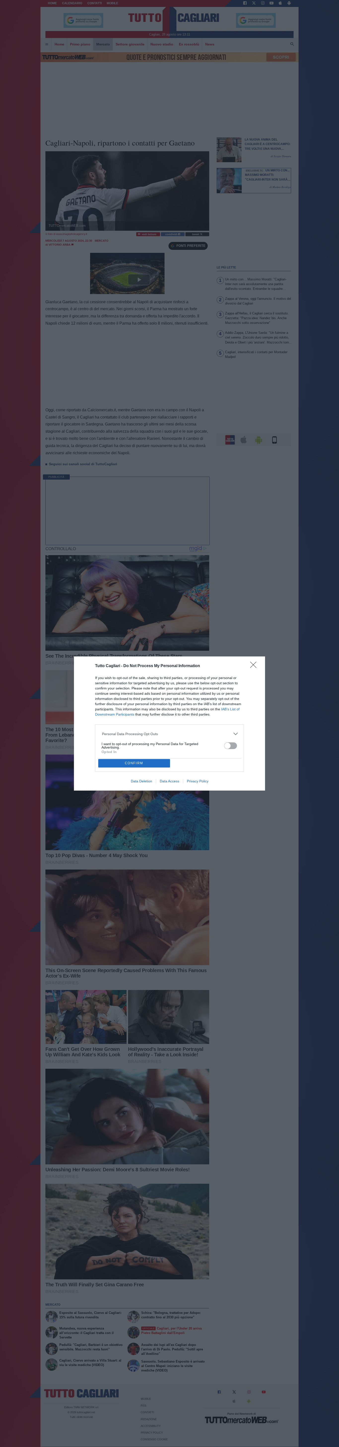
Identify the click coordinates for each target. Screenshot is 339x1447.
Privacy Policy (197, 781)
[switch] (230, 745)
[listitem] (169, 733)
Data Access (169, 781)
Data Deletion (141, 781)
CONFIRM (134, 763)
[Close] (255, 666)
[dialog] (169, 723)
